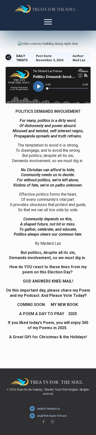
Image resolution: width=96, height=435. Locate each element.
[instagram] (52, 421)
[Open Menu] (48, 22)
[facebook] (43, 421)
